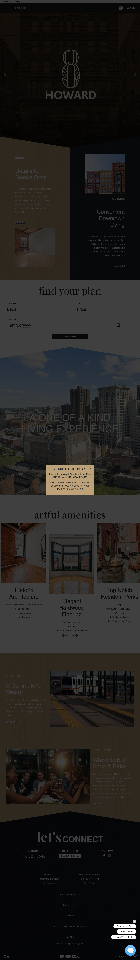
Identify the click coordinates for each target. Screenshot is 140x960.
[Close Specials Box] (90, 469)
